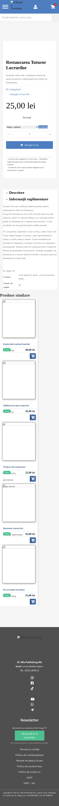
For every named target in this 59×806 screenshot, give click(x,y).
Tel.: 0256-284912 (29, 670)
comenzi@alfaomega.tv (32, 666)
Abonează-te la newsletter (29, 735)
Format (27, 117)
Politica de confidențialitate (29, 754)
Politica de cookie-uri (29, 771)
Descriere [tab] (16, 193)
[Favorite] (45, 7)
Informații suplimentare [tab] (28, 199)
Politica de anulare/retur (29, 766)
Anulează (43, 126)
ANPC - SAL (29, 783)
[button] (17, 94)
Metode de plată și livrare (29, 760)
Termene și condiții (29, 749)
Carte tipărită (24, 275)
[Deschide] (4, 7)
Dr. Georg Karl (13, 89)
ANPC (30, 777)
